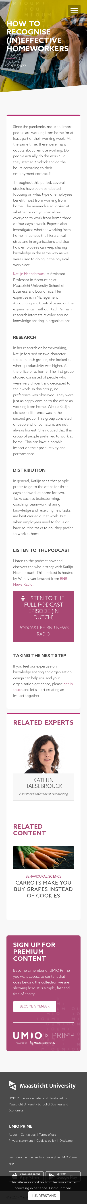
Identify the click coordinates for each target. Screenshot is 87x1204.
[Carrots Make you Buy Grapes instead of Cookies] (43, 857)
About (13, 1135)
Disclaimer (67, 1141)
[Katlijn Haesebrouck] (43, 753)
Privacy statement (21, 1141)
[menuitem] (74, 6)
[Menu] (74, 10)
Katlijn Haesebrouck (29, 274)
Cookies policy (46, 1141)
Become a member (21, 1157)
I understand (44, 1196)
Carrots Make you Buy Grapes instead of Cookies (43, 889)
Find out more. (60, 1188)
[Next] (67, 871)
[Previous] (20, 871)
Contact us (28, 1135)
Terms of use (47, 1135)
